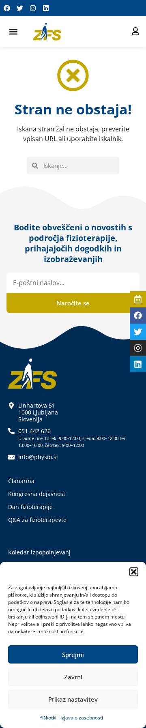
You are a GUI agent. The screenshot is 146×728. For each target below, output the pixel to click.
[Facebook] (6, 8)
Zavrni (73, 677)
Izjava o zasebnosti (81, 717)
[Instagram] (32, 8)
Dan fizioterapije (30, 507)
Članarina (21, 481)
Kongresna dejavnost (36, 494)
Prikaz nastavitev (73, 699)
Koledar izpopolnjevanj (39, 552)
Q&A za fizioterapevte (37, 520)
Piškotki (47, 717)
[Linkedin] (45, 8)
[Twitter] (19, 8)
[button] (134, 572)
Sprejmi (73, 655)
